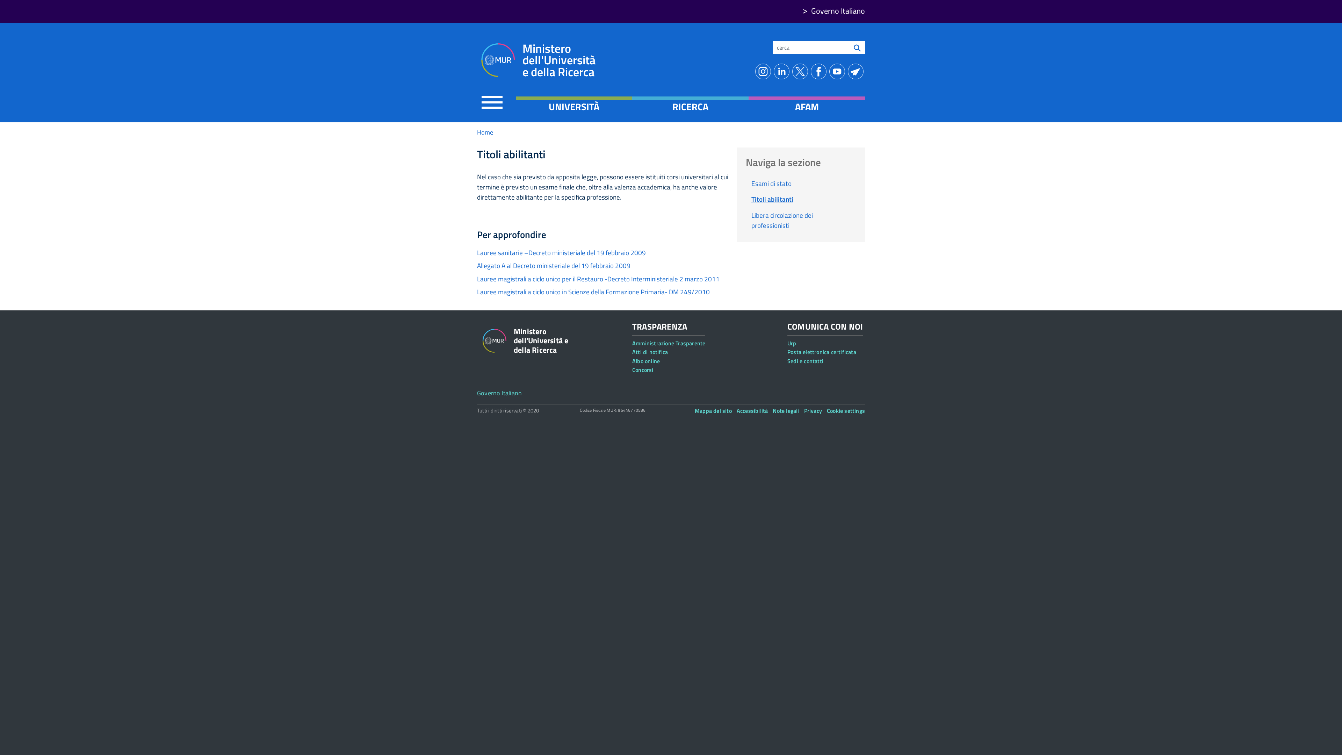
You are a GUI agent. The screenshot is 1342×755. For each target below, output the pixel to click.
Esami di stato (771, 183)
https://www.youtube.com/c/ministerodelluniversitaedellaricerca (838, 71)
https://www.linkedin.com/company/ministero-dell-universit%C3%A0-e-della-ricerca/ (783, 71)
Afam (807, 106)
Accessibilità (752, 411)
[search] (857, 47)
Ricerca (690, 106)
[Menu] (492, 102)
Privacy (813, 411)
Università (574, 106)
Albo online (646, 361)
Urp (791, 343)
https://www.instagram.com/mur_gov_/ (764, 71)
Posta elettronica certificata (821, 352)
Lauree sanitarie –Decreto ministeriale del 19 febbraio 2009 (561, 252)
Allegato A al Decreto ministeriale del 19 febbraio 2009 (553, 265)
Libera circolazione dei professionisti (782, 220)
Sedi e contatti (805, 361)
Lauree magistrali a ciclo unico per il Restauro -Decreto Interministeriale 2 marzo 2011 (598, 279)
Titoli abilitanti (772, 199)
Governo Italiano (838, 11)
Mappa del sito (713, 411)
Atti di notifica (650, 352)
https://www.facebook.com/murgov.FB (820, 71)
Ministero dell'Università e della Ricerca (559, 60)
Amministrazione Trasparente (668, 343)
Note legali (786, 411)
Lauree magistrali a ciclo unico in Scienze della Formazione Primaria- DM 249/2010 (593, 292)
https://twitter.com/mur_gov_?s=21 (801, 71)
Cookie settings (846, 411)
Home (485, 132)
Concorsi (643, 370)
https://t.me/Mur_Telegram (857, 71)
